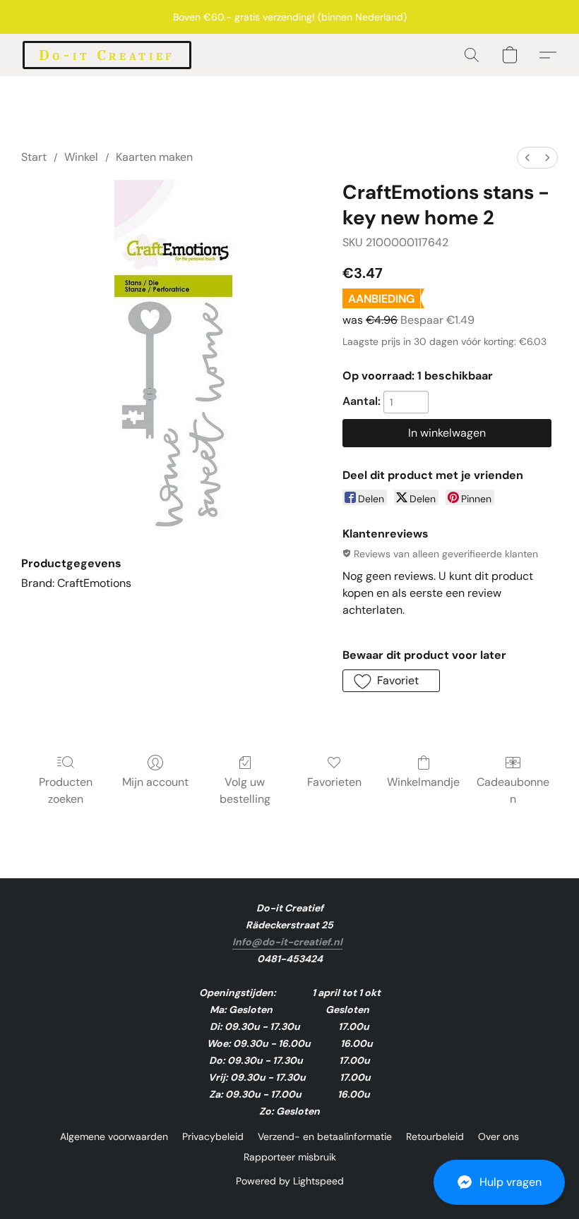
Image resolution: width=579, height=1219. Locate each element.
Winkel (81, 157)
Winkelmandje (423, 782)
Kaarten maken (154, 157)
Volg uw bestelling (245, 790)
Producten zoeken (65, 790)
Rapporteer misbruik (290, 1157)
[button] (499, 1182)
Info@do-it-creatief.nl (287, 941)
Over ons (498, 1136)
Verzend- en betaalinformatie (325, 1136)
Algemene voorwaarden (114, 1136)
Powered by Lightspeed (290, 1181)
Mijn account (155, 782)
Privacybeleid (213, 1136)
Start (34, 157)
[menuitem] (527, 157)
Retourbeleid (435, 1136)
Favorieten (334, 782)
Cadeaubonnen (513, 790)
